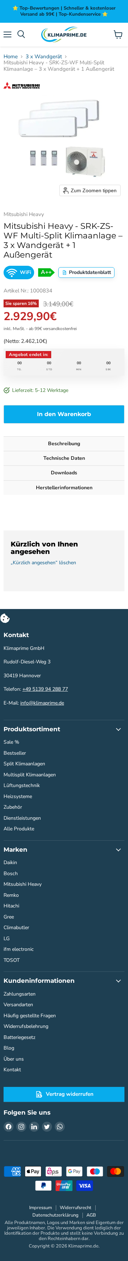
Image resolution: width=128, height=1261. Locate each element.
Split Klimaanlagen (24, 763)
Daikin (10, 862)
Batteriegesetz (20, 1037)
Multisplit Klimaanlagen (30, 774)
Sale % (11, 742)
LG (7, 938)
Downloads (64, 472)
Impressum (40, 1208)
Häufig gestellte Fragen (30, 1015)
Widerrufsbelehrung (26, 1026)
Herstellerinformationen (64, 487)
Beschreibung (64, 443)
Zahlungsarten (20, 994)
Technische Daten (64, 458)
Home (11, 57)
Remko (11, 895)
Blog (9, 1048)
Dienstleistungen (22, 818)
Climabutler (16, 927)
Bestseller (15, 753)
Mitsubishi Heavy (23, 884)
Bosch (11, 873)
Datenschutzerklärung (55, 1215)
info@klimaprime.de (42, 703)
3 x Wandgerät (44, 57)
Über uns (14, 1059)
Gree (9, 917)
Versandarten (18, 1004)
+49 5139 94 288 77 (45, 689)
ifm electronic (19, 949)
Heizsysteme (18, 796)
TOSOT (12, 960)
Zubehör (13, 807)
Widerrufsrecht (75, 1208)
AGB (91, 1215)
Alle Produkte (19, 828)
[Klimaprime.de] (64, 34)
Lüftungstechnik (22, 785)
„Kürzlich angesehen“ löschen (43, 563)
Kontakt (12, 1069)
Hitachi (11, 905)
